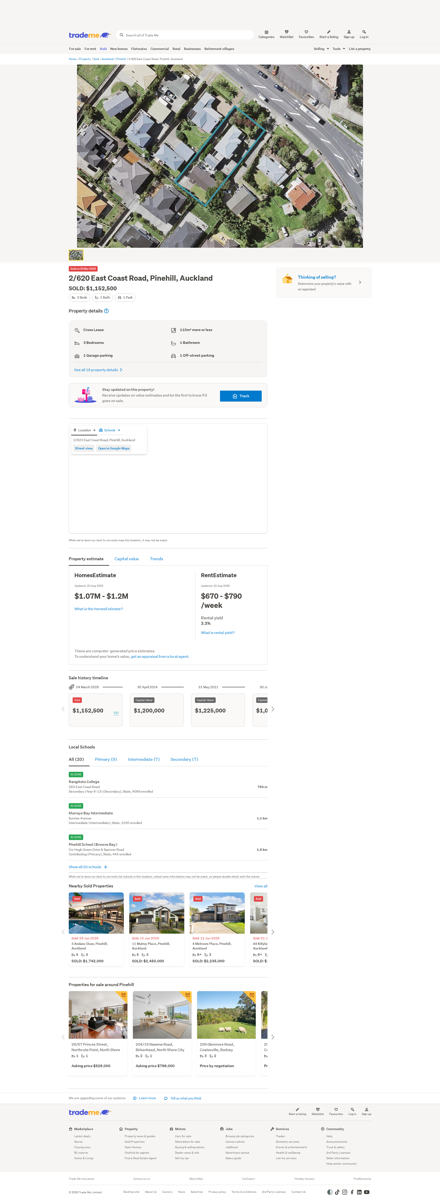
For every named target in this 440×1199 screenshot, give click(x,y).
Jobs (229, 1129)
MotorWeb (196, 1178)
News (181, 1192)
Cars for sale (183, 1136)
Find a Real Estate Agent (141, 1158)
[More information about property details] (106, 311)
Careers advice (235, 1142)
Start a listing (297, 1114)
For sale (75, 48)
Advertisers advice (237, 1153)
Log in (364, 37)
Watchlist (318, 1114)
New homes (119, 48)
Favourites (336, 1114)
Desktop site (131, 1192)
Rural (176, 48)
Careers (167, 1192)
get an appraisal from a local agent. (160, 656)
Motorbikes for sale (187, 1142)
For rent (90, 48)
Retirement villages (219, 48)
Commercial (160, 48)
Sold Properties (135, 1142)
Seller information (337, 1158)
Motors (180, 1129)
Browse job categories (240, 1136)
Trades (280, 1136)
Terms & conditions (243, 1192)
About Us (151, 1192)
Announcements (336, 1142)
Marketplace (83, 1129)
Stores (78, 1142)
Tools (337, 48)
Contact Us (299, 1192)
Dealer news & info (187, 1153)
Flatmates (139, 48)
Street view (84, 448)
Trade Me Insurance (81, 1178)
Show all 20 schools (85, 866)
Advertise (197, 1192)
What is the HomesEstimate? (98, 608)
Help (329, 1136)
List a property (360, 48)
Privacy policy (217, 1192)
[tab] (84, 430)
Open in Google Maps (113, 448)
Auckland (108, 59)
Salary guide (233, 1158)
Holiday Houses (304, 1178)
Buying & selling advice (189, 1147)
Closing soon (82, 1147)
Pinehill (121, 59)
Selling (319, 48)
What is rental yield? (218, 632)
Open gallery (222, 240)
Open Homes (133, 1147)
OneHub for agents (137, 1153)
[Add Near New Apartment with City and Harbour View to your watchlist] (185, 997)
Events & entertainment (291, 1147)
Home (73, 59)
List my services (286, 1158)
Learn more (147, 1098)
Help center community (341, 1164)
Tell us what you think (185, 1098)
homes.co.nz (141, 1178)
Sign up (349, 37)
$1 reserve (81, 1153)
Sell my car (182, 1158)
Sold (103, 48)
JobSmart (232, 1147)
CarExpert (248, 1178)
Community (335, 1129)
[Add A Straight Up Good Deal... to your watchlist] (249, 997)
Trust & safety (335, 1147)
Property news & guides (140, 1136)
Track (244, 396)
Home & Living (83, 1158)
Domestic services (287, 1142)
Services (282, 1129)
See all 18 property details (96, 369)
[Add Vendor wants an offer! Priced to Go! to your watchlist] (121, 997)
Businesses (192, 48)
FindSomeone (362, 1178)
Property (85, 59)
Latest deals (82, 1136)
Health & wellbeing (288, 1153)
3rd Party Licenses (338, 1153)
